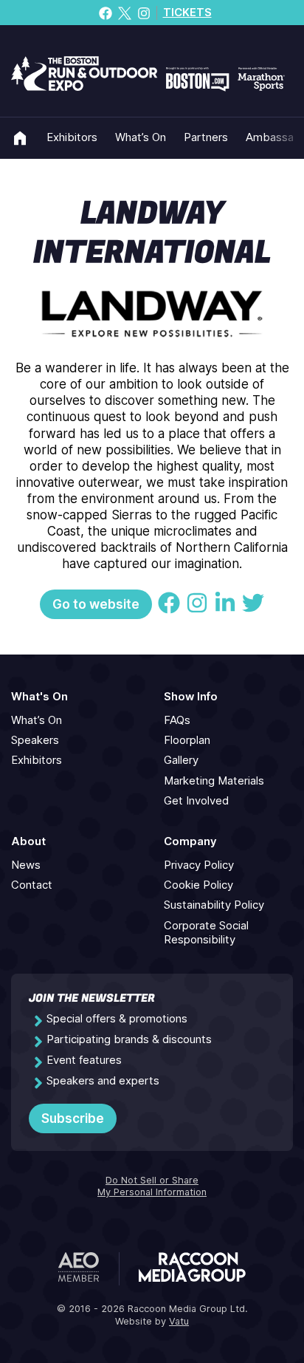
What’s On (140, 137)
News (26, 865)
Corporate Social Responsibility (206, 932)
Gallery (181, 760)
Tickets (187, 12)
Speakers (35, 740)
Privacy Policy (199, 865)
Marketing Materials (214, 781)
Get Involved (196, 800)
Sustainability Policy (214, 905)
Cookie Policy (198, 885)
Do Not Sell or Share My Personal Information (152, 1186)
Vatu (179, 1321)
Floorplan (187, 740)
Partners (206, 137)
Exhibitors (71, 137)
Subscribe (72, 1118)
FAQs (177, 720)
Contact (31, 885)
